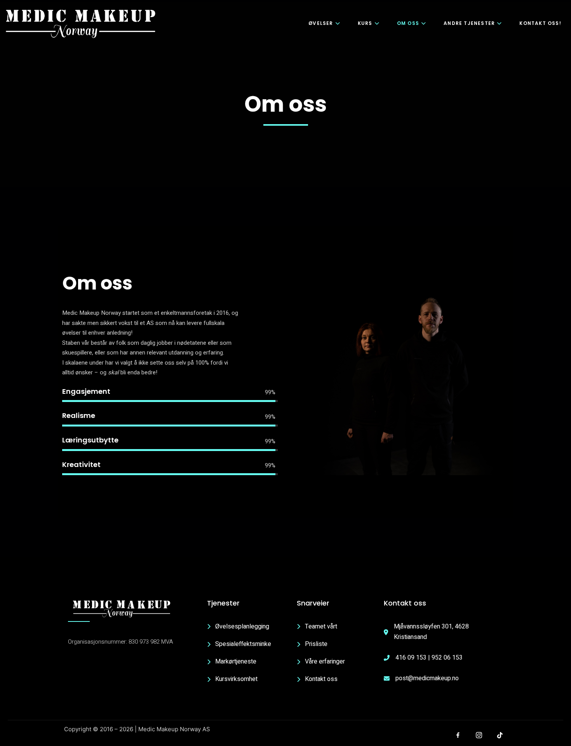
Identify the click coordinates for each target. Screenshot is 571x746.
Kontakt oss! (540, 23)
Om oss (408, 23)
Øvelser (320, 23)
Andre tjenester (469, 23)
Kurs (365, 23)
